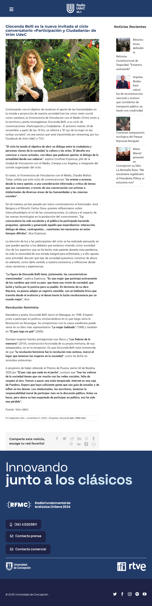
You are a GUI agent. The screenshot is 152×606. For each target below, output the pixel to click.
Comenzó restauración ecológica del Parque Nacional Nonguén (130, 137)
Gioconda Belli (67, 418)
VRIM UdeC (80, 418)
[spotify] (137, 594)
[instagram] (130, 594)
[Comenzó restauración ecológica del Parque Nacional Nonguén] (123, 118)
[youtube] (144, 594)
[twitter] (115, 594)
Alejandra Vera (17, 418)
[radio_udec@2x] (76, 5)
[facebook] (122, 594)
